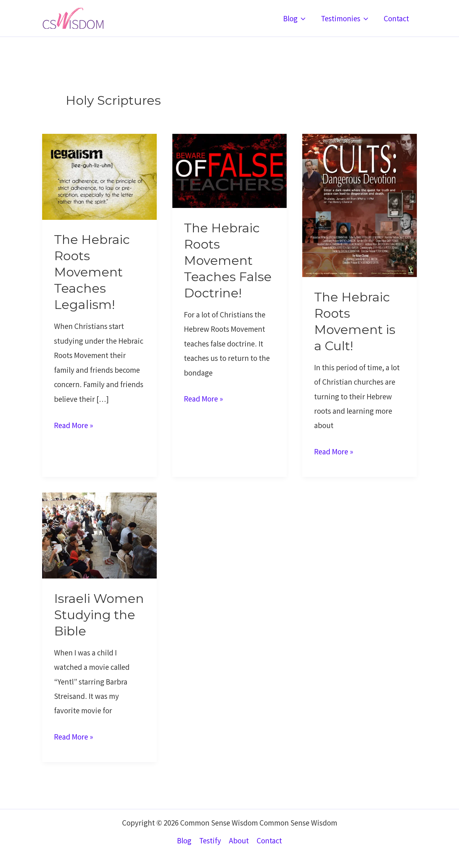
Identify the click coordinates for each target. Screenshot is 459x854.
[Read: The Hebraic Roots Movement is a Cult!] (359, 205)
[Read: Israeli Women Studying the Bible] (99, 535)
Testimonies (340, 18)
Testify (210, 841)
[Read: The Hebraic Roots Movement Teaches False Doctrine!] (229, 170)
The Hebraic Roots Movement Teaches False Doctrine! (228, 260)
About (239, 841)
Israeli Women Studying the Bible (99, 615)
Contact (396, 18)
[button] (301, 18)
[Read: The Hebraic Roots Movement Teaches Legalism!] (99, 176)
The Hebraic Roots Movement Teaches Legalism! (92, 272)
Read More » (73, 426)
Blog (290, 18)
